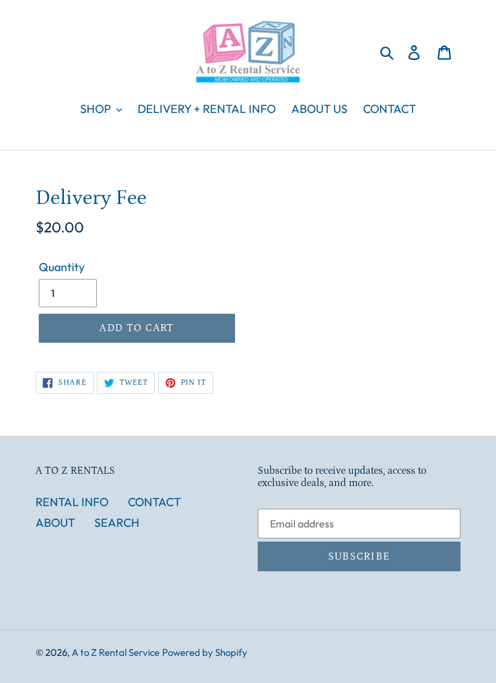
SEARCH (117, 522)
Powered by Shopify (204, 652)
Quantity (62, 267)
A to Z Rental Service (116, 652)
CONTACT (154, 501)
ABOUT (55, 522)
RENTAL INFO (72, 501)
